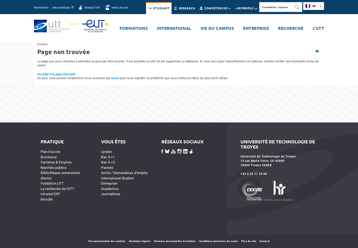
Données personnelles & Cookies (175, 241)
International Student (117, 178)
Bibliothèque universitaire (60, 173)
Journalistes (110, 194)
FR (314, 6)
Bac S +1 (108, 157)
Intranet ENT (50, 194)
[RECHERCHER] (297, 7)
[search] (275, 7)
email (115, 78)
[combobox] (313, 6)
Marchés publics (54, 168)
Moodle (47, 199)
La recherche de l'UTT (57, 189)
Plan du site (248, 241)
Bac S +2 (108, 162)
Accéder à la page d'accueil (56, 74)
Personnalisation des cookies (107, 241)
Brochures (49, 157)
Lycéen (106, 152)
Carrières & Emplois (56, 162)
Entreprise (109, 183)
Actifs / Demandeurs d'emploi (124, 173)
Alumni (46, 178)
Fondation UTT (52, 183)
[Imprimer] (317, 52)
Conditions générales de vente (218, 241)
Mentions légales (140, 241)
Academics (110, 189)
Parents (107, 168)
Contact (265, 241)
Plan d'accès (50, 152)
